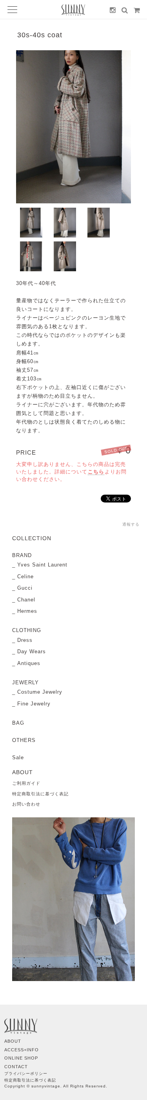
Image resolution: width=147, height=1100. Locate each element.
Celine (25, 576)
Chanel (26, 600)
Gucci (25, 588)
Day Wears (31, 651)
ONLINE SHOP (21, 1058)
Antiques (28, 663)
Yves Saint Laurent (42, 565)
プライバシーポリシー (25, 1073)
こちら (96, 472)
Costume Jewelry (39, 692)
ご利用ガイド (26, 783)
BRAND (22, 555)
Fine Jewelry (34, 704)
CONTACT (16, 1066)
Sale (18, 757)
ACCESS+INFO (21, 1049)
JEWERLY (25, 682)
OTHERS (24, 740)
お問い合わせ (26, 804)
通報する (131, 524)
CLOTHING (26, 630)
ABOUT (12, 1041)
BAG (18, 723)
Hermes (27, 611)
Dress (25, 640)
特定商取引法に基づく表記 (40, 793)
